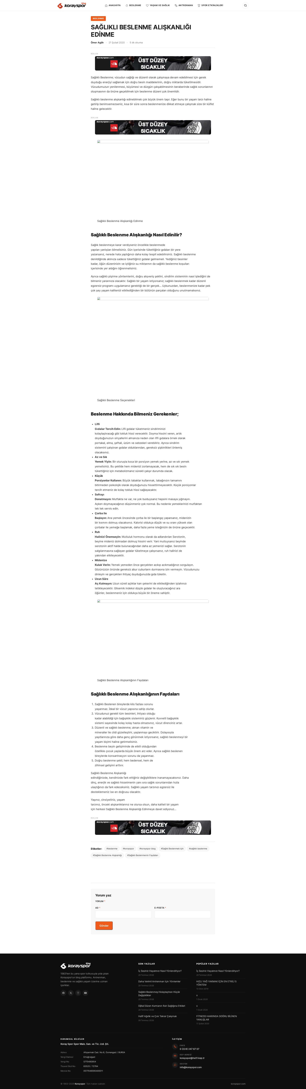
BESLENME (98, 18)
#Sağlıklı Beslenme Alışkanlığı (107, 855)
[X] (71, 993)
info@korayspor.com (191, 1067)
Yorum (100, 901)
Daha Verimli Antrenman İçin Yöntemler (159, 981)
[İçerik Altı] (153, 827)
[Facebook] (63, 993)
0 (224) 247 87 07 (189, 1049)
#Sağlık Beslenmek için (172, 848)
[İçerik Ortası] (153, 127)
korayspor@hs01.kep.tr (192, 1058)
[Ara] (245, 5)
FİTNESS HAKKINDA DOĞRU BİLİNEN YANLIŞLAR (216, 1018)
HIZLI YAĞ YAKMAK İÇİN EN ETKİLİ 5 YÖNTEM (216, 983)
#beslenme (111, 848)
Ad (97, 907)
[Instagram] (78, 993)
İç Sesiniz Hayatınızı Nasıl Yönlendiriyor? (160, 970)
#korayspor (128, 848)
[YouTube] (85, 993)
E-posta (160, 907)
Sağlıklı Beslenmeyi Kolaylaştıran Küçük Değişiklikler (159, 994)
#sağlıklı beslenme (198, 848)
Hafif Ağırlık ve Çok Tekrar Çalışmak (157, 1016)
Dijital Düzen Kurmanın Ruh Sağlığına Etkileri (161, 1005)
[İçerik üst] (153, 63)
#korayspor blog (147, 848)
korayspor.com (238, 1083)
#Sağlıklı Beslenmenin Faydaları (142, 855)
